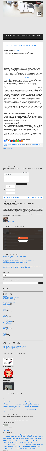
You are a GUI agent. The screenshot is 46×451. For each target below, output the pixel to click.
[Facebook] (4, 141)
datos (9, 404)
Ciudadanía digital (11, 35)
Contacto (17, 38)
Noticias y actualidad (7, 324)
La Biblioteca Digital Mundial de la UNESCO (20, 46)
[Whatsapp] (18, 141)
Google (15, 406)
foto (9, 406)
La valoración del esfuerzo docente (14, 197)
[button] (5, 174)
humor (19, 406)
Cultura (4, 305)
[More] (22, 141)
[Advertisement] (23, 25)
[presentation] (4, 174)
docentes (18, 404)
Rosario (21, 410)
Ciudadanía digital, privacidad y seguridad (10, 297)
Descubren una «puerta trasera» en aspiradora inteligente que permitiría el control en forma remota (22, 266)
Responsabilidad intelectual (8, 263)
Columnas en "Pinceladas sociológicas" (10, 300)
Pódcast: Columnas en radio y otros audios (11, 348)
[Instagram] (20, 141)
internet (31, 406)
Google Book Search (29, 77)
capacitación (25, 402)
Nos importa (5, 322)
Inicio (6, 35)
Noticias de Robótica (7, 323)
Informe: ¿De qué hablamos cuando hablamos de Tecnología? (14, 346)
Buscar (41, 282)
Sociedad (4, 334)
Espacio (33, 35)
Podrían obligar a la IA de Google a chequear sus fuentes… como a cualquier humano (19, 258)
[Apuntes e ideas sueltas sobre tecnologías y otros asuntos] (23, 8)
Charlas (18, 35)
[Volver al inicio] (6, 430)
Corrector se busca (6, 303)
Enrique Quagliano (21, 144)
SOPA (36, 410)
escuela (34, 404)
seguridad (26, 410)
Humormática (5, 318)
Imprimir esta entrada (8, 148)
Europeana (10, 79)
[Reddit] (8, 141)
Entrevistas (11, 38)
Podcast (4, 329)
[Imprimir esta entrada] (3, 148)
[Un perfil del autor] (11, 221)
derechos (13, 404)
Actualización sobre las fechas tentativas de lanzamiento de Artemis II (16, 267)
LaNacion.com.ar (9, 137)
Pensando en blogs (6, 328)
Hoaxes (4, 317)
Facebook (5, 406)
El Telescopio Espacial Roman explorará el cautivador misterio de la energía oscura (19, 257)
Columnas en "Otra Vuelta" (8, 299)
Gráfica (6, 38)
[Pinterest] (12, 141)
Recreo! (4, 333)
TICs (40, 410)
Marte (35, 406)
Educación (38, 438)
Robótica (23, 35)
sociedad (32, 410)
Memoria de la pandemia (7, 321)
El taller (4, 308)
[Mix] (16, 141)
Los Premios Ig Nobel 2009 (33, 197)
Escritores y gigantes (7, 311)
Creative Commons (6, 304)
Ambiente (28, 35)
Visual (24, 172)
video (4, 412)
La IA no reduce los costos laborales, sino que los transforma (14, 256)
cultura (5, 404)
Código (27, 172)
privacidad (26, 408)
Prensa (4, 330)
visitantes (14, 427)
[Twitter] (6, 141)
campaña (20, 401)
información (24, 406)
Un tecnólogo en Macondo (8, 338)
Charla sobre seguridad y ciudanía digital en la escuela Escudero (15, 262)
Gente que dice (6, 316)
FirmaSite (6, 450)
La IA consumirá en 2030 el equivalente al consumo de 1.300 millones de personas (18, 260)
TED (3, 336)
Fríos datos (5, 261)
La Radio (4, 320)
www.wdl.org (17, 50)
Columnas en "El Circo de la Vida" (9, 298)
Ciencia (31, 402)
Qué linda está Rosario (31, 446)
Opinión (4, 327)
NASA (15, 408)
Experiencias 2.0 (6, 314)
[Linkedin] (10, 141)
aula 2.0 (14, 401)
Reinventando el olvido (10, 410)
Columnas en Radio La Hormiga (9, 302)
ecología (23, 404)
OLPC (4, 326)
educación (28, 404)
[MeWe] (14, 141)
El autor (21, 38)
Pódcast (38, 35)
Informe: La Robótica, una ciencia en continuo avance (13, 347)
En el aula (4, 309)
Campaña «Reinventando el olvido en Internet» (12, 345)
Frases (4, 315)
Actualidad (6, 402)
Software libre (5, 335)
